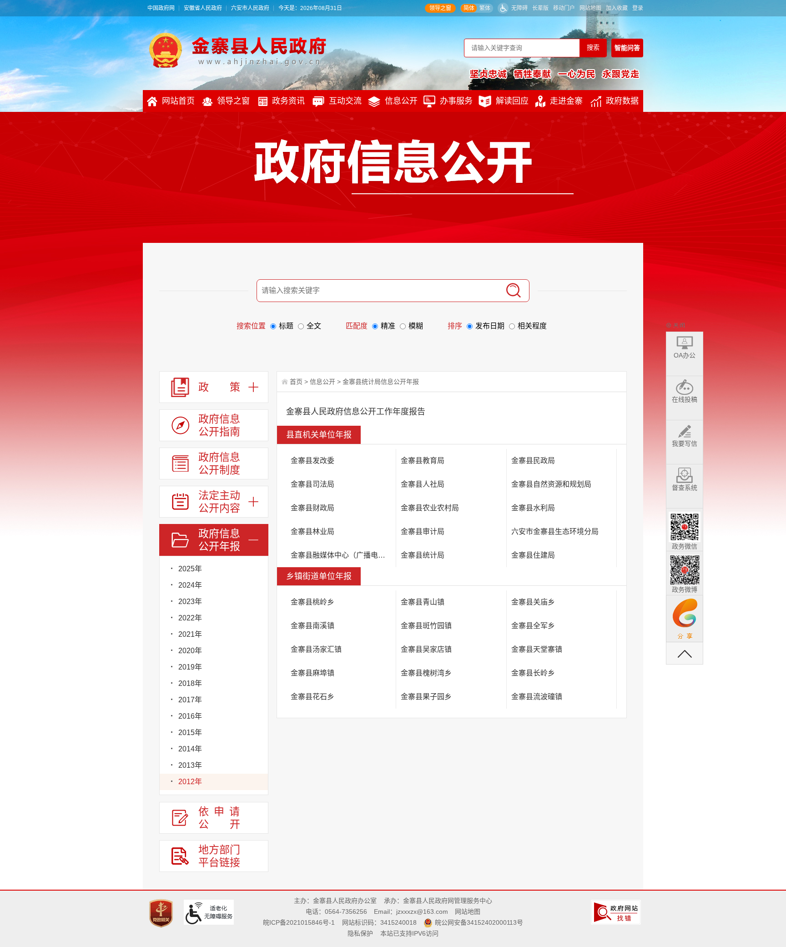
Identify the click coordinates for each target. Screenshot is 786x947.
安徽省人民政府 (203, 8)
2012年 (190, 782)
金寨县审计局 (422, 531)
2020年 (190, 651)
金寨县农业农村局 (430, 508)
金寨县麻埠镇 (312, 673)
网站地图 (590, 8)
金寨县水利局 (533, 508)
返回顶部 (684, 653)
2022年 (190, 618)
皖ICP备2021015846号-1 (299, 922)
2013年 (190, 765)
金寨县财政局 (312, 508)
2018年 (190, 683)
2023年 (190, 601)
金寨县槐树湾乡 (426, 673)
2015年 (190, 732)
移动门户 (564, 8)
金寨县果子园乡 (426, 696)
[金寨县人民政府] (237, 50)
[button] (540, 8)
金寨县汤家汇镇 (316, 649)
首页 (296, 381)
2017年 (190, 700)
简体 (469, 8)
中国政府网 (161, 8)
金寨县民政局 (533, 460)
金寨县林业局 (312, 531)
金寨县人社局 (422, 484)
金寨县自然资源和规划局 (551, 484)
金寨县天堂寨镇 (536, 649)
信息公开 (401, 101)
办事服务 (456, 101)
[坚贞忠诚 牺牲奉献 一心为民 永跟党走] (554, 74)
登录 (637, 8)
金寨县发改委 (312, 460)
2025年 (190, 569)
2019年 (190, 667)
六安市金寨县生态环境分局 (555, 531)
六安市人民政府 (250, 8)
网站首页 (178, 101)
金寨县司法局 (312, 484)
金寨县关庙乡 (533, 602)
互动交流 (345, 101)
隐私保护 (360, 933)
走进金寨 (566, 101)
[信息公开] (414, 166)
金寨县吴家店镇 (426, 649)
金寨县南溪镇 (312, 626)
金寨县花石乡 (312, 696)
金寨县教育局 (422, 460)
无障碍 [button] (519, 8)
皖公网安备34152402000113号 (479, 922)
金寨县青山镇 (422, 602)
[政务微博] (684, 568)
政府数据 (622, 101)
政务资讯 (288, 101)
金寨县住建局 (533, 555)
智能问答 (627, 47)
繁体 (484, 8)
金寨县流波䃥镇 (536, 696)
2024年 (190, 585)
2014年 (190, 749)
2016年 (190, 716)
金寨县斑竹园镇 (426, 626)
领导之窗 (440, 8)
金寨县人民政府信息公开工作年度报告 (355, 411)
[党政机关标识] (162, 913)
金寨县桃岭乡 (312, 602)
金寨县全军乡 (533, 626)
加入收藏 (617, 8)
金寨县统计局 (422, 555)
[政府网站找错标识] (617, 911)
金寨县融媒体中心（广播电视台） (343, 555)
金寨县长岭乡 (533, 673)
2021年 (190, 634)
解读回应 (512, 101)
